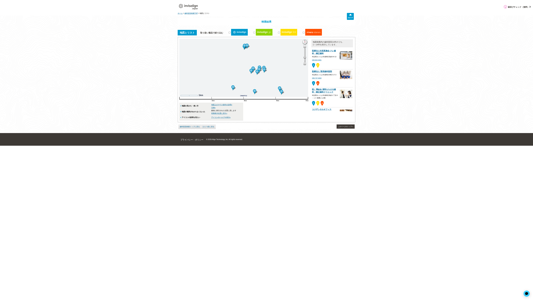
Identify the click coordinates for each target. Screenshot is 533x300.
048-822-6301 (316, 60)
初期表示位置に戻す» (219, 113)
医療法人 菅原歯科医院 (322, 71)
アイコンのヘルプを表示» (221, 117)
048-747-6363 (316, 78)
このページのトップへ (345, 126)
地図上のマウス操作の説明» (221, 105)
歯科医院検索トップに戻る (190, 127)
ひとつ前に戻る (208, 127)
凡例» (213, 108)
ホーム (180, 13)
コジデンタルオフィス (321, 109)
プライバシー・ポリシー (191, 140)
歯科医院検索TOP (191, 13)
